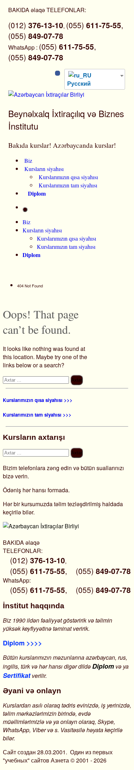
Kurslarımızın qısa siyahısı (68, 177)
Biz (28, 160)
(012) (35, 25)
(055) (35, 35)
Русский (79, 83)
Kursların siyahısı (44, 168)
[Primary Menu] (25, 209)
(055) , (94, 25)
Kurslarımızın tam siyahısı (68, 185)
